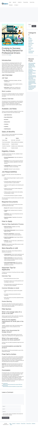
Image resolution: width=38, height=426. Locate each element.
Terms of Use (32, 2)
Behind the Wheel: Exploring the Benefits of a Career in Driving (12, 386)
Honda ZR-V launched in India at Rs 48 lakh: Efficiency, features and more (32, 72)
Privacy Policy (25, 2)
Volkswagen (30, 52)
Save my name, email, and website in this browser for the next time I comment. (13, 414)
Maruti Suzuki (31, 43)
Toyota (29, 49)
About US (14, 2)
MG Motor (30, 44)
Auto (29, 37)
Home (10, 2)
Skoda (29, 46)
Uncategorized (5, 383)
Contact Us (20, 2)
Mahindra (30, 41)
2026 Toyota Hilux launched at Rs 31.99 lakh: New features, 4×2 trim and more (31, 65)
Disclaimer (33, 423)
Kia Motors (30, 40)
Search (29, 24)
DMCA (11, 424)
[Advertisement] (19, 14)
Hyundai (30, 38)
